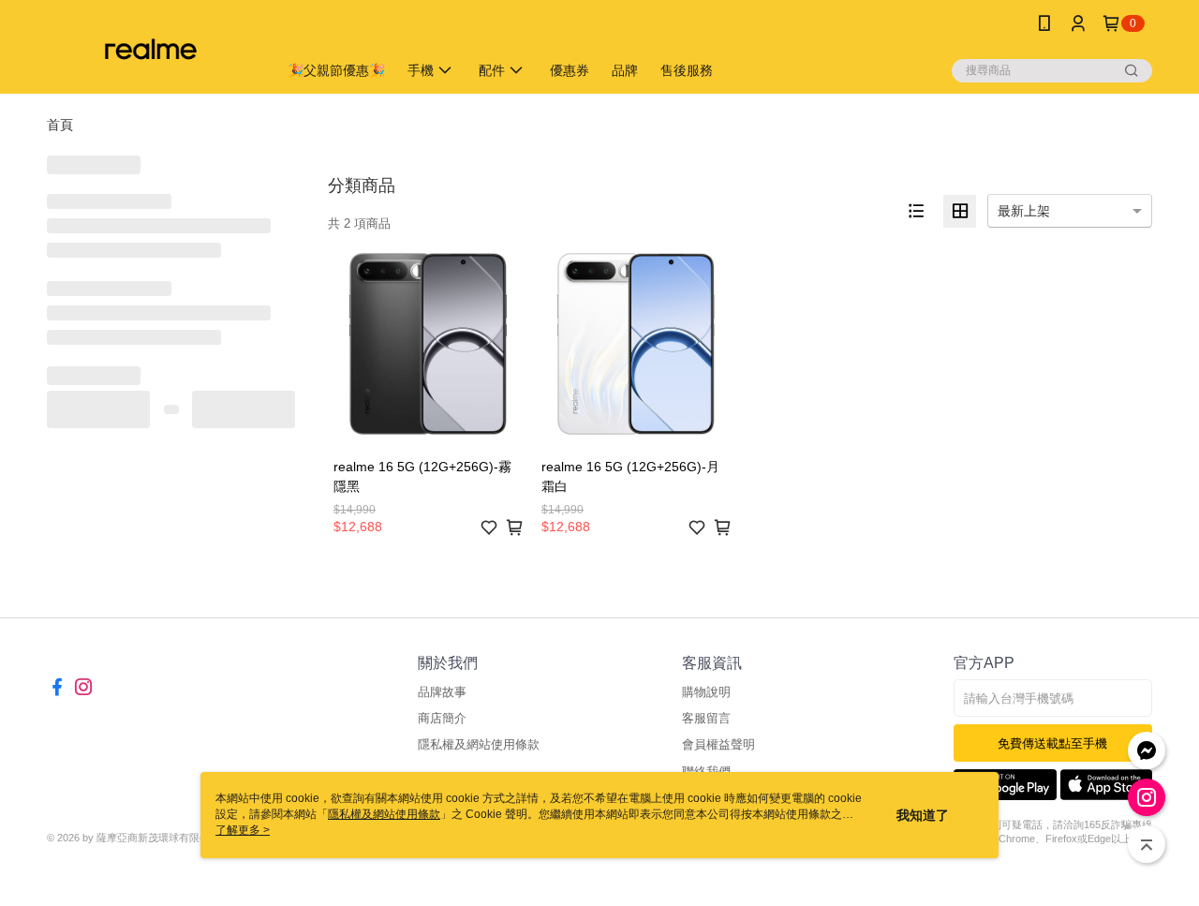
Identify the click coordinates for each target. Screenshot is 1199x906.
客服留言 (706, 718)
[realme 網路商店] (151, 49)
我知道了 (922, 815)
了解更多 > (242, 830)
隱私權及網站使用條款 (479, 744)
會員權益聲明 (718, 744)
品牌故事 (442, 692)
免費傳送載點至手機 (1052, 743)
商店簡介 (442, 718)
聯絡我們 (706, 772)
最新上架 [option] (1024, 210)
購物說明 (706, 692)
